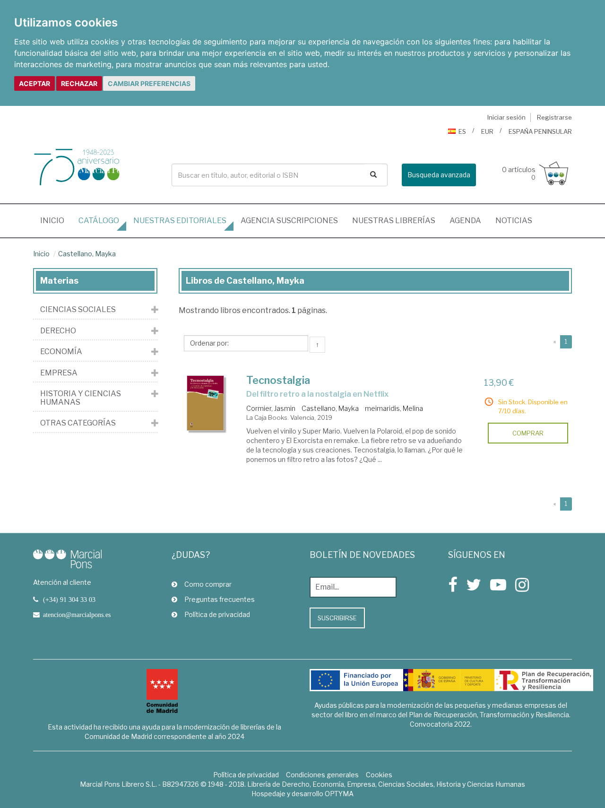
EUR (487, 131)
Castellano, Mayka (87, 254)
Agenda (465, 220)
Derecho (58, 331)
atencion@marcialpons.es (77, 614)
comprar (528, 433)
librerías (393, 220)
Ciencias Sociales (78, 309)
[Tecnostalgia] (206, 403)
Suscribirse (337, 618)
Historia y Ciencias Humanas (80, 398)
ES (462, 131)
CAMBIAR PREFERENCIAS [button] (149, 83)
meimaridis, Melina (394, 408)
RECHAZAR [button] (79, 83)
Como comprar (208, 584)
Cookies (379, 775)
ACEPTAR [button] (34, 83)
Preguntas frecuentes (219, 599)
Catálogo (98, 220)
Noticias (513, 220)
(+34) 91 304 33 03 (69, 599)
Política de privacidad (217, 614)
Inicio (55, 220)
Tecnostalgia (278, 380)
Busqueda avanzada (438, 175)
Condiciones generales (322, 775)
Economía (61, 352)
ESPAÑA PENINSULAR (540, 131)
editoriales (179, 220)
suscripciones (289, 220)
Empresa (59, 373)
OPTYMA (339, 794)
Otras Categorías (78, 423)
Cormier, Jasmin (270, 408)
